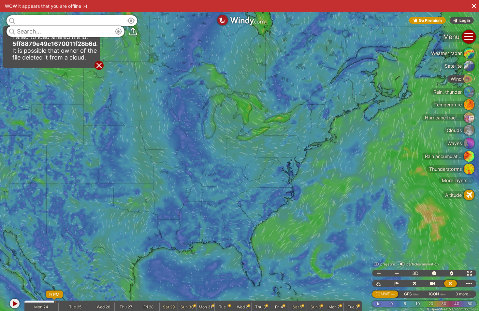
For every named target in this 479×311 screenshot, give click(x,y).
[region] (239, 155)
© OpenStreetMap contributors (451, 309)
